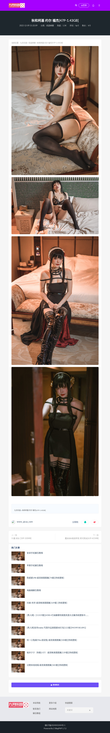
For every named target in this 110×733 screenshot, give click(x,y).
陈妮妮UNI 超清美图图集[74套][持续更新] (45, 578)
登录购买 (55, 685)
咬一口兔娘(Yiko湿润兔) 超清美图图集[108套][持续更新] (52, 640)
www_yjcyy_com (25, 522)
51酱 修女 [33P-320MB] (21, 538)
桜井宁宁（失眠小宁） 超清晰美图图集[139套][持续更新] (52, 653)
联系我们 (36, 709)
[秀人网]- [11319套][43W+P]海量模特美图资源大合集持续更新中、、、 (58, 615)
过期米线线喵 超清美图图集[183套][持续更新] (47, 665)
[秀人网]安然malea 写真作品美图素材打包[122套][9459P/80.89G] (56, 628)
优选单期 (50, 26)
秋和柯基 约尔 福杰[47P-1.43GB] (34, 510)
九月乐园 (23, 43)
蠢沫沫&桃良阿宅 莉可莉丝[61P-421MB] (82, 538)
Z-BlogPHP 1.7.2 (59, 729)
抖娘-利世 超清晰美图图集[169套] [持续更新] (47, 603)
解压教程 (36, 713)
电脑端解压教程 (34, 590)
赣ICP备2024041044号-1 (55, 725)
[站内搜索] (76, 5)
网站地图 (52, 709)
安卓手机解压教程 (35, 553)
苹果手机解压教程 (35, 566)
